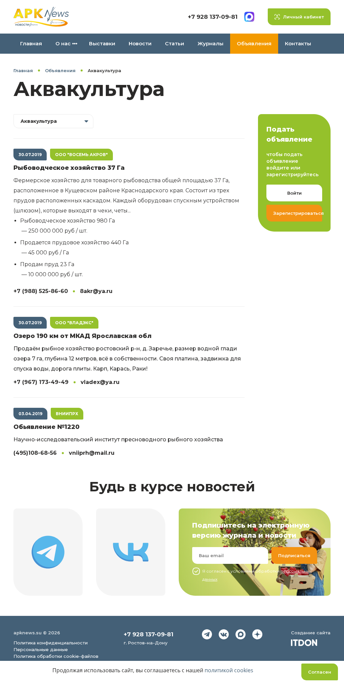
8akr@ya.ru (96, 291)
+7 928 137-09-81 (213, 16)
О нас (63, 43)
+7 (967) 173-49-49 (41, 382)
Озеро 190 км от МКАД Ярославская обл (82, 336)
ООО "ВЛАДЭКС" (74, 322)
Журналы (210, 43)
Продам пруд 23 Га (47, 264)
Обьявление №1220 (46, 427)
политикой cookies (229, 670)
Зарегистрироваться (297, 213)
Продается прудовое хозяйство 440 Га (74, 242)
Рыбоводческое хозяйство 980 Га (67, 220)
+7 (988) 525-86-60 (40, 291)
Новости (140, 43)
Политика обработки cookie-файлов (55, 656)
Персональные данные (40, 649)
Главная (31, 43)
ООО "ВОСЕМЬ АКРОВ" (81, 154)
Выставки (102, 43)
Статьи (174, 43)
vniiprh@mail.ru (92, 453)
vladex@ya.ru (100, 382)
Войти (294, 193)
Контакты (298, 43)
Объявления (254, 43)
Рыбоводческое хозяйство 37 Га (69, 168)
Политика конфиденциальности (50, 642)
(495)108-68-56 (35, 453)
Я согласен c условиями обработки (257, 575)
